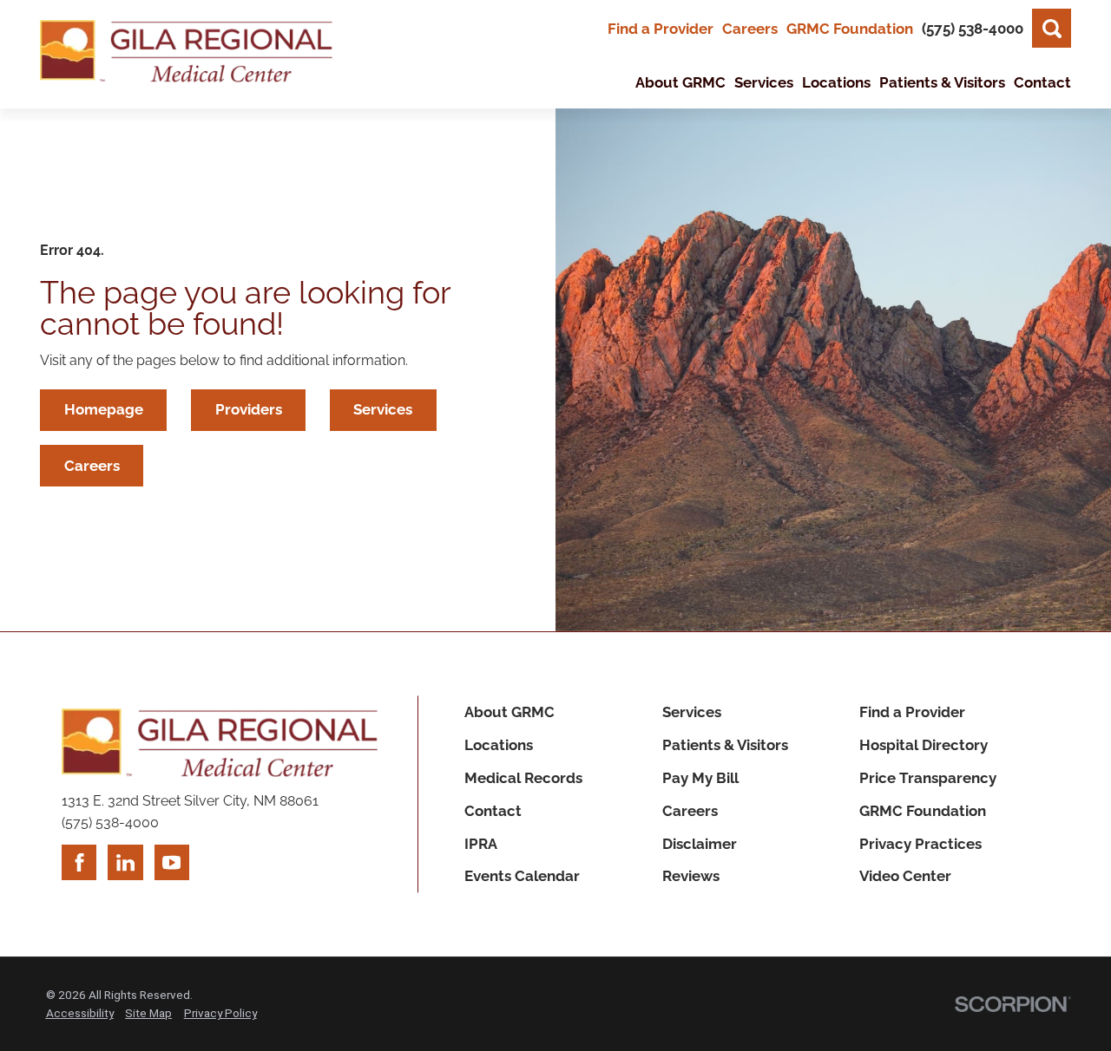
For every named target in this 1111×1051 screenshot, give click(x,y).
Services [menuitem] (763, 82)
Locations (498, 745)
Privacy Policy (220, 1013)
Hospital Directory (923, 745)
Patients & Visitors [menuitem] (942, 82)
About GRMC (509, 712)
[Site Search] (1051, 28)
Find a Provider (660, 28)
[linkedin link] (125, 862)
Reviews (691, 876)
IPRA (480, 843)
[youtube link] (171, 862)
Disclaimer (699, 843)
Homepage (103, 409)
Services (382, 409)
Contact (493, 810)
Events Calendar (522, 876)
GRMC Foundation (849, 28)
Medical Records (523, 778)
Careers (750, 28)
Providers (248, 409)
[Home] (186, 55)
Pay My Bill (700, 778)
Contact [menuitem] (1042, 82)
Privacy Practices (920, 843)
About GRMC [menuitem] (680, 82)
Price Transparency (927, 778)
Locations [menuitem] (836, 82)
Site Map (148, 1013)
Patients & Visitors (725, 745)
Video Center (905, 876)
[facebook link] (79, 862)
